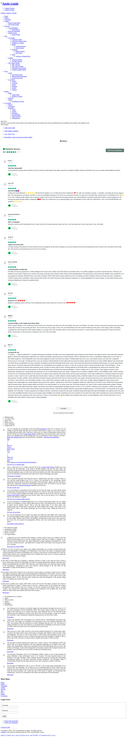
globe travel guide (9, 128)
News (2, 692)
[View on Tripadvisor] (5, 161)
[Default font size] (58, 123)
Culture (3, 687)
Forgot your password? (11, 721)
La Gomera (4, 696)
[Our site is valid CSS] (15, 735)
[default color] (68, 123)
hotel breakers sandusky (11, 131)
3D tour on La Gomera (14, 476)
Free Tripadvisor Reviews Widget (64, 413)
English (14, 13)
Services (3, 689)
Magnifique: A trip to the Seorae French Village (18, 137)
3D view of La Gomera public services (18, 499)
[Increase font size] (34, 123)
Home (2, 682)
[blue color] (77, 123)
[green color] (85, 123)
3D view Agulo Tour (13, 487)
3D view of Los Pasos (13, 512)
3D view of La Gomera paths (15, 464)
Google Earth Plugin (29, 434)
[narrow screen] (6, 123)
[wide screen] (15, 123)
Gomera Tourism (9, 8)
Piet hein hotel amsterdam (51, 437)
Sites (2, 691)
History (3, 684)
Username (5, 705)
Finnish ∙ (9, 13)
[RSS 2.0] (4, 735)
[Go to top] (51, 735)
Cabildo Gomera (9, 10)
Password (5, 710)
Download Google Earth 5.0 (15, 524)
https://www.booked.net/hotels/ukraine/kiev (23, 462)
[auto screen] (24, 123)
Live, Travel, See (9, 134)
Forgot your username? (11, 722)
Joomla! (3, 732)
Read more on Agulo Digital (15, 546)
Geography (4, 686)
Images (3, 694)
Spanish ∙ (3, 13)
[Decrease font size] (46, 123)
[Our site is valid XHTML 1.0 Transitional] (35, 735)
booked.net (43, 429)
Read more (6, 558)
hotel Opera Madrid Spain (14, 437)
